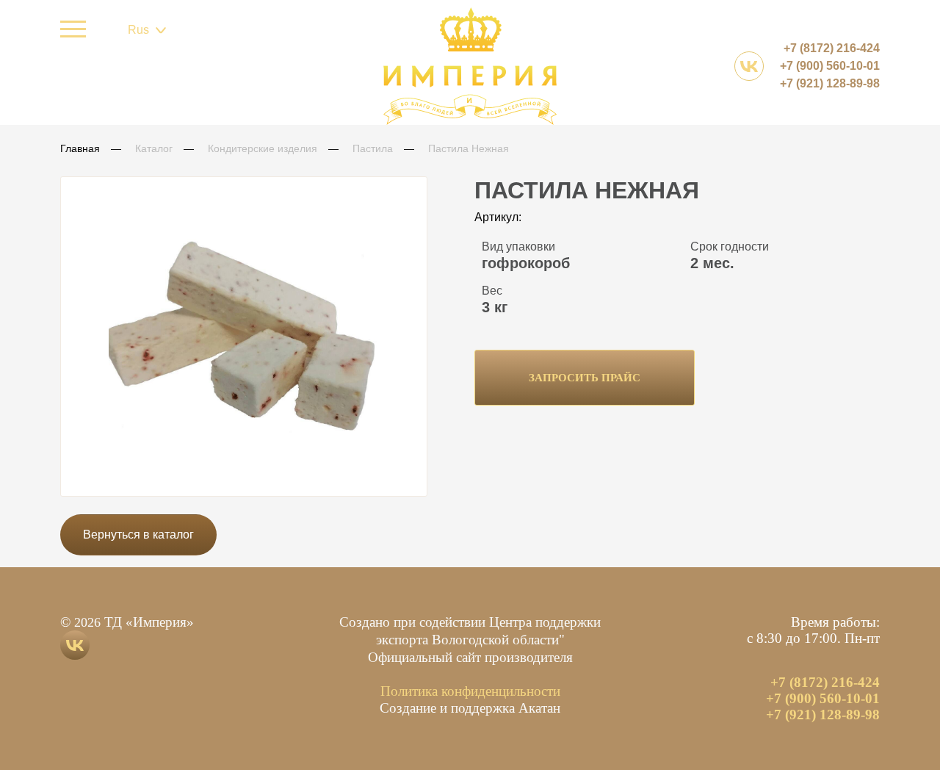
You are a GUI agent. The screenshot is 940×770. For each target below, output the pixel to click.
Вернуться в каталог (138, 534)
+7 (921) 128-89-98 (830, 83)
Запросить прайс (584, 378)
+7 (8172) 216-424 (832, 48)
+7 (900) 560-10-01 (830, 66)
